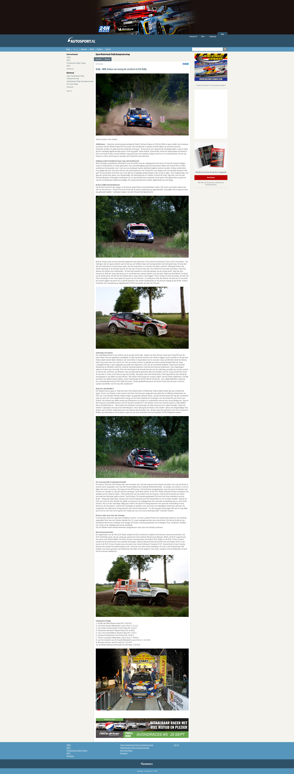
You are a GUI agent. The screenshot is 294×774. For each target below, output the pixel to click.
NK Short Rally (72, 84)
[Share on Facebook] (184, 64)
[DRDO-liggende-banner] (142, 728)
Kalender (84, 49)
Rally (222, 34)
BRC (68, 66)
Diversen (70, 69)
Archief (98, 59)
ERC (68, 60)
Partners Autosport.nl (203, 85)
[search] (225, 49)
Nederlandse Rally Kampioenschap (80, 81)
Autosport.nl (193, 36)
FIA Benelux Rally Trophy (76, 63)
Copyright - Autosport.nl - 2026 (147, 771)
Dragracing (212, 36)
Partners (100, 49)
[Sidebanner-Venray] (211, 67)
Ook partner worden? (218, 85)
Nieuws (75, 49)
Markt (92, 49)
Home (68, 49)
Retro (203, 36)
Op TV (69, 91)
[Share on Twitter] (186, 64)
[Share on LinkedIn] (188, 64)
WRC (69, 57)
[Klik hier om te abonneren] (210, 156)
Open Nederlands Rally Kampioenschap (136, 745)
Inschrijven (211, 177)
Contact (108, 49)
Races (107, 59)
